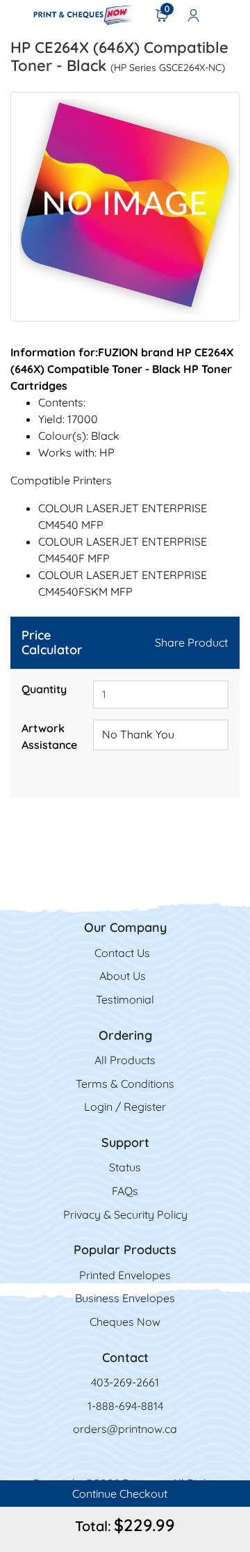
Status (125, 1167)
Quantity (44, 689)
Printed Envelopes (125, 1275)
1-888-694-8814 (125, 1406)
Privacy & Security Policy (125, 1214)
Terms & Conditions (125, 1084)
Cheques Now (125, 1322)
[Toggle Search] (229, 14)
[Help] (28, 761)
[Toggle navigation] (15, 14)
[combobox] (160, 735)
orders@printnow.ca (125, 1429)
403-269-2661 (125, 1382)
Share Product (191, 642)
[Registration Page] (194, 14)
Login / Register (125, 1107)
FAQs (125, 1191)
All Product (122, 1060)
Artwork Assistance (49, 736)
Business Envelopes (125, 1298)
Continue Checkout (121, 1493)
